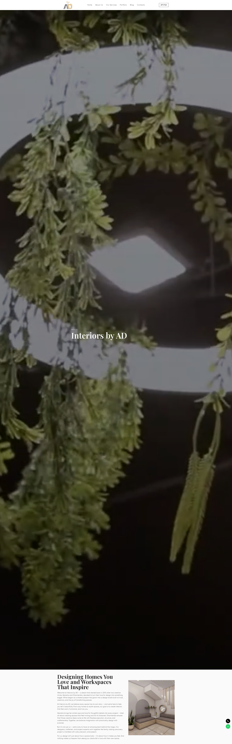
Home (89, 5)
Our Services (111, 5)
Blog (132, 5)
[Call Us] (228, 721)
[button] (164, 5)
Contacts (141, 5)
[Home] (74, 5)
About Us (99, 5)
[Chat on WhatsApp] (228, 726)
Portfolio (123, 5)
